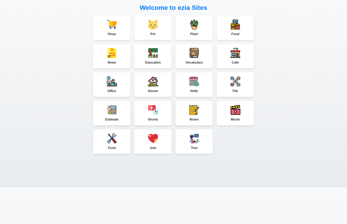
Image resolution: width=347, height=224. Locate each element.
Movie (235, 119)
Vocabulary (194, 62)
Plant (194, 34)
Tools (112, 148)
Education (153, 62)
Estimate (111, 119)
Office (111, 91)
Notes (194, 119)
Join (153, 148)
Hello (194, 91)
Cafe (235, 62)
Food (235, 34)
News (112, 62)
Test (194, 148)
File (235, 91)
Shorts (153, 119)
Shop (112, 34)
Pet (152, 34)
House (153, 91)
